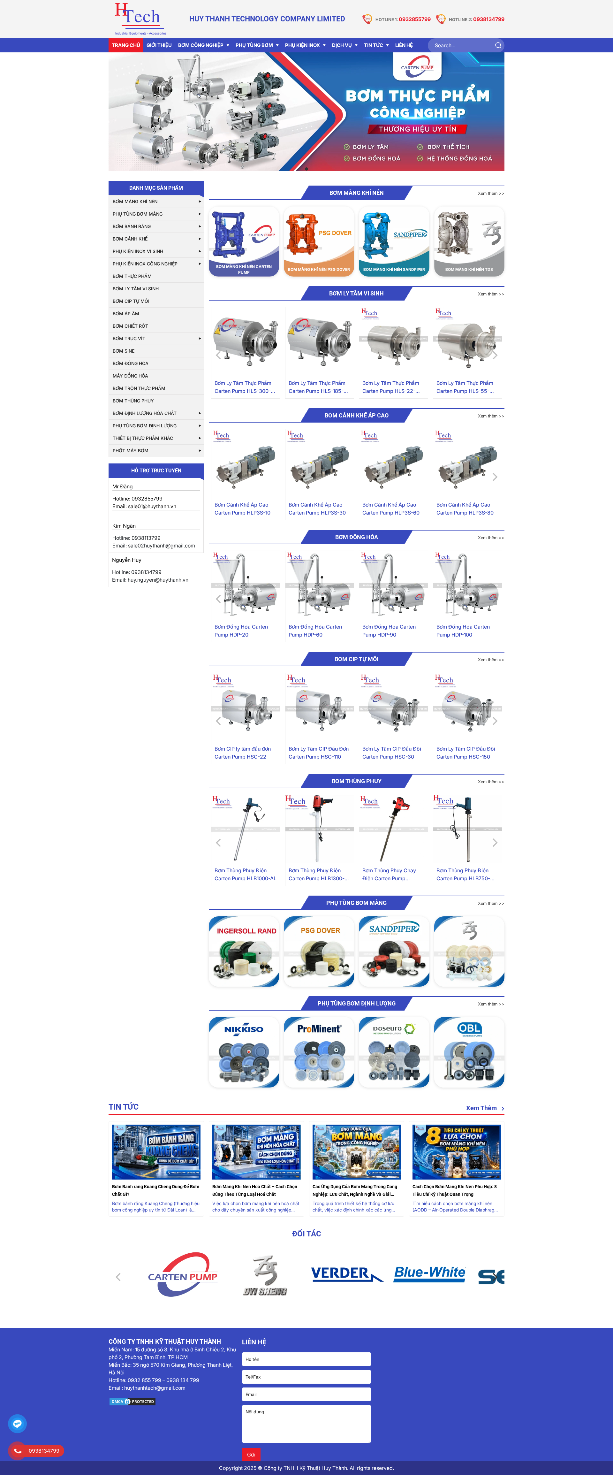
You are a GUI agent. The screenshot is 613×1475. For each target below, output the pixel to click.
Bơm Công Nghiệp (200, 45)
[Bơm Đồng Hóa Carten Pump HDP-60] (319, 585)
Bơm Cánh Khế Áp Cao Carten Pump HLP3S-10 (242, 508)
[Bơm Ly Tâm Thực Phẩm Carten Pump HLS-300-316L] (245, 341)
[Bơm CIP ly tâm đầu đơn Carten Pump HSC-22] (245, 707)
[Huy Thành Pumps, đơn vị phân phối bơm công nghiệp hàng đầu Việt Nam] (140, 19)
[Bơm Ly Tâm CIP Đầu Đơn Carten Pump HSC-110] (319, 707)
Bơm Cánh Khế (130, 238)
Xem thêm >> (491, 193)
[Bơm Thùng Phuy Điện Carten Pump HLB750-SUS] (467, 829)
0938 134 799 (182, 1380)
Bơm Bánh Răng (132, 226)
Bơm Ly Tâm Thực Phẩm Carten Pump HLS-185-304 (317, 387)
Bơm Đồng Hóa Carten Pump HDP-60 (315, 630)
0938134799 (488, 19)
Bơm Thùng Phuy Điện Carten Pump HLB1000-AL (245, 874)
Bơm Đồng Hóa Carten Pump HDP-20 (241, 630)
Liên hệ (404, 45)
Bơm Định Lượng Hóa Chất (145, 413)
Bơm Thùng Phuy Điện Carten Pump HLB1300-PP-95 (316, 875)
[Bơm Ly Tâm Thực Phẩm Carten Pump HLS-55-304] (467, 341)
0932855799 (415, 19)
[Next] (494, 1277)
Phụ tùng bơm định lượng (145, 425)
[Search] (497, 45)
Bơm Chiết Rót (130, 326)
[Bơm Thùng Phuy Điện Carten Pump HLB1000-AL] (245, 829)
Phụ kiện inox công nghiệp (145, 263)
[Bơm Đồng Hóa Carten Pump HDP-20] (245, 585)
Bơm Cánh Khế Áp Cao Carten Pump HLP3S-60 (391, 508)
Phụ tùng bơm (254, 45)
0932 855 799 (144, 1380)
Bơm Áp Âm (126, 313)
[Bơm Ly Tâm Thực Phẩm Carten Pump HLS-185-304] (319, 341)
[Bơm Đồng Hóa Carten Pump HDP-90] (393, 585)
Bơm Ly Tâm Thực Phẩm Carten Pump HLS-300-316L (243, 387)
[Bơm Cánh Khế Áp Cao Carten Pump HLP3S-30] (319, 463)
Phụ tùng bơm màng (138, 214)
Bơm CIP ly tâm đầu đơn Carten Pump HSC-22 (243, 752)
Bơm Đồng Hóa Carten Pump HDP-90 (389, 630)
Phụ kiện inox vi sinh (138, 251)
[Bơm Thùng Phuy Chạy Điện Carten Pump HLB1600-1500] (393, 829)
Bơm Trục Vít (129, 338)
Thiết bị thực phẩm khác (143, 438)
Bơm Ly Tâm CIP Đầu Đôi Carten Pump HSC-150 (465, 752)
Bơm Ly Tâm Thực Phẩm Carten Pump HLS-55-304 (464, 387)
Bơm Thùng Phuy (133, 400)
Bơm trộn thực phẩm (139, 388)
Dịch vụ (342, 45)
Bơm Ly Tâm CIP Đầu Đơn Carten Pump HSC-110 (319, 752)
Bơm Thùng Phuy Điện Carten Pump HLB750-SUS (463, 875)
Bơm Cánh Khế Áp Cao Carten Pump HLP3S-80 (465, 508)
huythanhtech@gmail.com (154, 1388)
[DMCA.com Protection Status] (173, 1401)
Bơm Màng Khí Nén (135, 201)
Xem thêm (482, 1108)
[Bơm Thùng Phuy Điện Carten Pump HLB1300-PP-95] (319, 829)
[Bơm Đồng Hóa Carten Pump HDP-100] (467, 585)
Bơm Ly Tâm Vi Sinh (136, 288)
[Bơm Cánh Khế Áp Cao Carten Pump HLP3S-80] (467, 463)
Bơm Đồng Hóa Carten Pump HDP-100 (463, 630)
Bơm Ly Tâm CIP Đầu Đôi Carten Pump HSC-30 (391, 752)
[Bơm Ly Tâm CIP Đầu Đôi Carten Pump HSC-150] (467, 707)
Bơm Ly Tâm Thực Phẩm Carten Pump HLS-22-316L (390, 387)
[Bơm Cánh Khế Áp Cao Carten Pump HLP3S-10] (245, 463)
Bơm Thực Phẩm (132, 276)
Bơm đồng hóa (130, 363)
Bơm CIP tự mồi (131, 301)
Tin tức (373, 45)
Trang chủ (126, 45)
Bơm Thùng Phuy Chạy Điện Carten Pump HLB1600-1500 (389, 875)
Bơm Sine (123, 351)
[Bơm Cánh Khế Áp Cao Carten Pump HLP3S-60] (393, 463)
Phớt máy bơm (130, 450)
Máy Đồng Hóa (130, 375)
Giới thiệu (159, 45)
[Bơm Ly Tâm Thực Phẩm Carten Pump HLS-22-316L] (393, 341)
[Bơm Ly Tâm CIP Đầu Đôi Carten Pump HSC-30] (393, 707)
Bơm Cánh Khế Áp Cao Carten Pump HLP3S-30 (317, 508)
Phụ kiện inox (302, 45)
